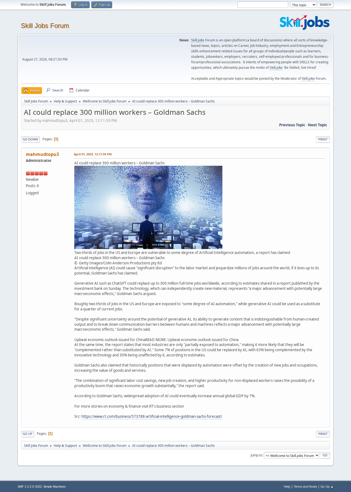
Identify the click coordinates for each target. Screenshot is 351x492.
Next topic (317, 124)
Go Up (27, 434)
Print (322, 139)
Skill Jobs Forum (45, 25)
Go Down (30, 139)
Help (287, 486)
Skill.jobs (197, 40)
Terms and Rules (305, 486)
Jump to (256, 455)
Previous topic (292, 124)
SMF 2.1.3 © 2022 (30, 486)
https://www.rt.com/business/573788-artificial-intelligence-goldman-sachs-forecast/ (151, 416)
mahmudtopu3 (42, 154)
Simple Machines (54, 486)
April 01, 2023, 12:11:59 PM (93, 154)
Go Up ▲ (327, 486)
